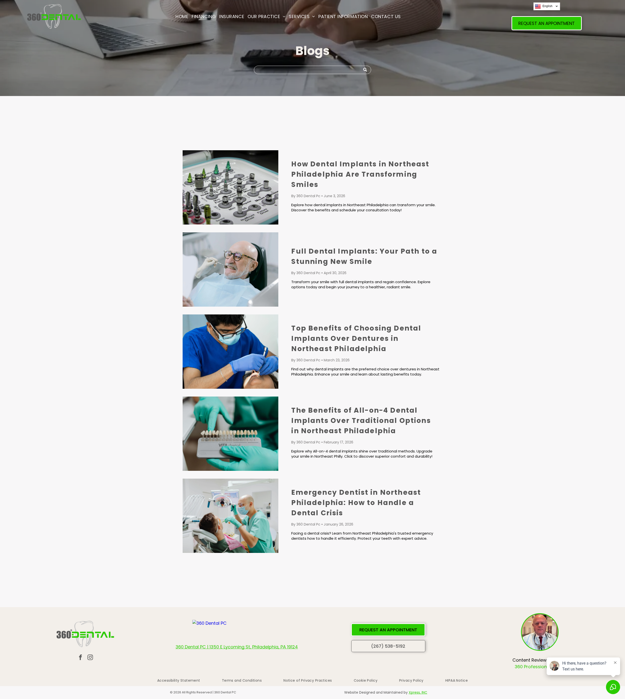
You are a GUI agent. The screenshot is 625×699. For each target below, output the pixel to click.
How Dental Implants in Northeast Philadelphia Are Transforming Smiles (360, 174)
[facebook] (80, 658)
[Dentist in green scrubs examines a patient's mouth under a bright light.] (230, 516)
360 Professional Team (540, 667)
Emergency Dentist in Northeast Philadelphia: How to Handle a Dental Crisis (356, 503)
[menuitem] (182, 16)
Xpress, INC (418, 692)
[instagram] (90, 658)
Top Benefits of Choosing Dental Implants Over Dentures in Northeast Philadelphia (356, 338)
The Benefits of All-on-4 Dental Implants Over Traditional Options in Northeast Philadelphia (361, 421)
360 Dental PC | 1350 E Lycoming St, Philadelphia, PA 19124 (237, 647)
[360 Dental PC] (209, 623)
